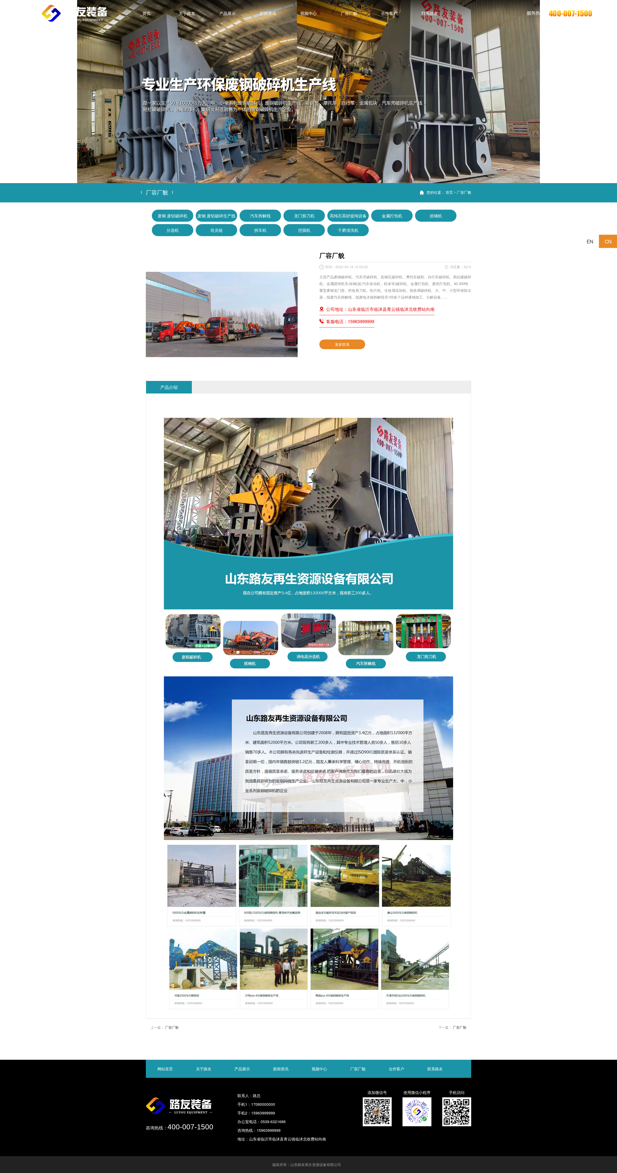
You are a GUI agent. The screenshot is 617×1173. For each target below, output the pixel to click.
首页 (449, 192)
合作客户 (396, 1069)
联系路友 (435, 1069)
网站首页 (165, 1069)
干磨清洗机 (348, 230)
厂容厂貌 (464, 192)
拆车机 (260, 230)
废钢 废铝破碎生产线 (216, 216)
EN (590, 241)
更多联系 (342, 344)
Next (608, 91)
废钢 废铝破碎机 (173, 216)
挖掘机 (304, 230)
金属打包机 (392, 216)
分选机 (173, 230)
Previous (8, 91)
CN (608, 241)
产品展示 (242, 1069)
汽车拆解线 (260, 216)
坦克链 (216, 230)
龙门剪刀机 (304, 216)
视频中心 (319, 1069)
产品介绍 (169, 387)
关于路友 (203, 1069)
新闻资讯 (280, 1069)
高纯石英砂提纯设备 (348, 216)
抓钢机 (436, 216)
